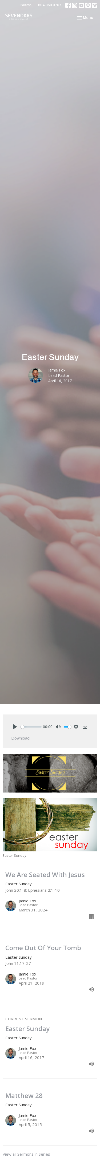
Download (20, 738)
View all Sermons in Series (26, 1154)
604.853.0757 (49, 5)
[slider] (31, 726)
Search (26, 5)
